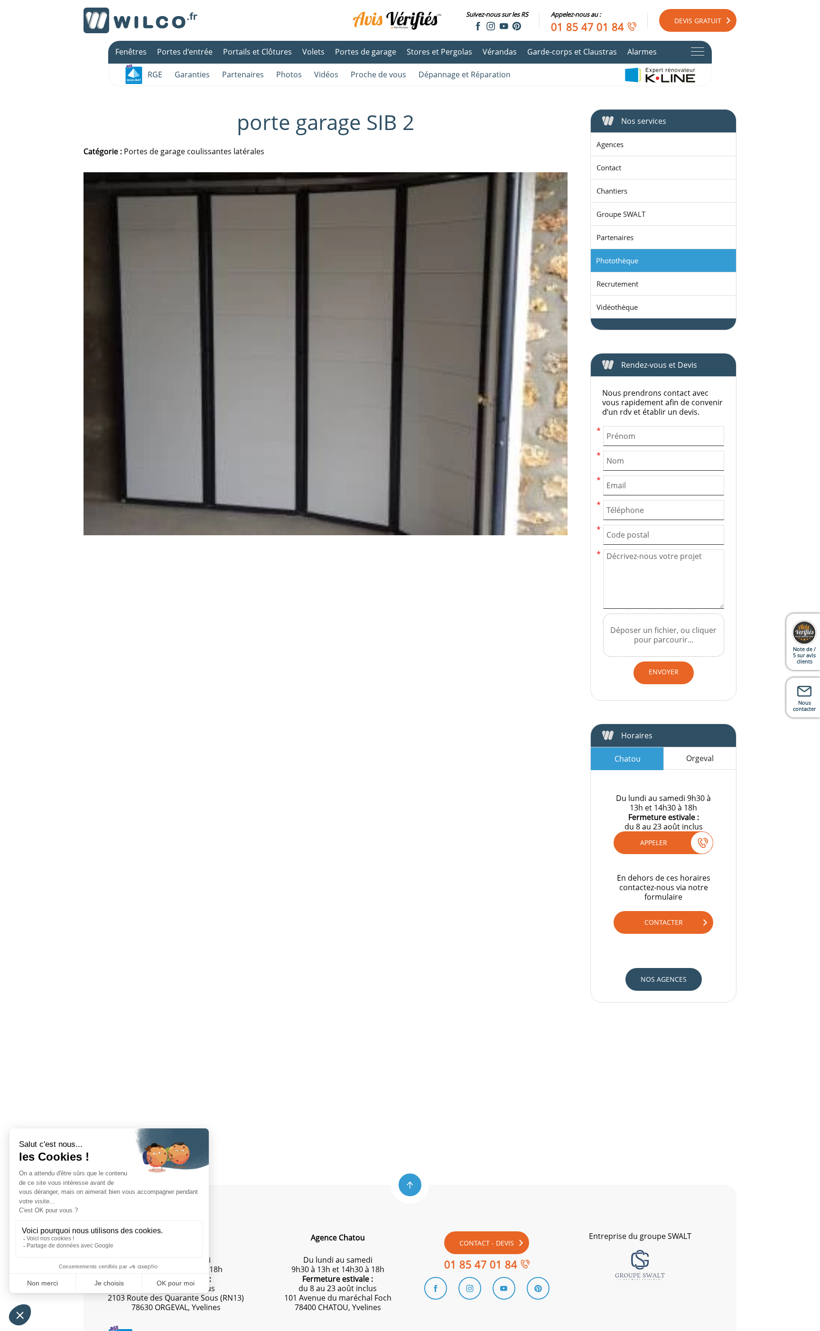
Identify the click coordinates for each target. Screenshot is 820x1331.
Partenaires (243, 74)
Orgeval (700, 758)
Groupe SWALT (620, 214)
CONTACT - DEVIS (486, 1242)
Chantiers (611, 190)
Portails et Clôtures (257, 52)
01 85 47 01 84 (587, 26)
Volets (313, 52)
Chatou (628, 759)
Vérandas (500, 52)
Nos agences (664, 979)
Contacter (663, 922)
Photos (289, 74)
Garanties (192, 74)
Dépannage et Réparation (465, 74)
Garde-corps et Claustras (572, 52)
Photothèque (617, 260)
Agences (610, 144)
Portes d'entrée (185, 52)
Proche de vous (378, 74)
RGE (155, 74)
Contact (608, 167)
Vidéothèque (617, 307)
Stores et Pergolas (439, 52)
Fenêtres (131, 52)
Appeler (653, 842)
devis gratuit (697, 20)
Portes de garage (365, 52)
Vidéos (326, 74)
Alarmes (642, 52)
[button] (410, 1185)
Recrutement (617, 284)
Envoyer (664, 671)
